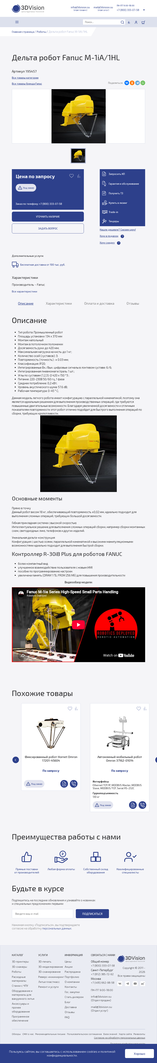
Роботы (16, 971)
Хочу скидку (107, 242)
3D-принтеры (20, 961)
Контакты (71, 986)
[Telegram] (137, 83)
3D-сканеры (19, 966)
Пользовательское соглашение (84, 1034)
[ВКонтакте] (126, 83)
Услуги (43, 955)
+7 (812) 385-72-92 (102, 974)
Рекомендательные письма (50, 1034)
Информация (74, 955)
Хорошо (139, 1053)
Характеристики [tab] (59, 303)
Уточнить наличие (48, 216)
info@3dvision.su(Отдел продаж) (101, 998)
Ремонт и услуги (48, 986)
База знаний (110, 1034)
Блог (67, 1002)
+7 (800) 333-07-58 (128, 9)
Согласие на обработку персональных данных (119, 1037)
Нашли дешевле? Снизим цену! (118, 229)
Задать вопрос (48, 228)
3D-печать (44, 961)
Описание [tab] (26, 303)
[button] (16, 760)
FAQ (67, 1017)
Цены (68, 961)
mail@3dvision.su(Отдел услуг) (101, 1008)
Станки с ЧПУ (20, 985)
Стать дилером (74, 997)
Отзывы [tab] (133, 303)
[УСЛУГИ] (25, 22)
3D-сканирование (49, 971)
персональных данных (56, 928)
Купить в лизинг (118, 202)
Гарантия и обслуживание (124, 183)
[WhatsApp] (143, 83)
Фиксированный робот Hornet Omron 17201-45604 (37, 758)
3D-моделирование (50, 966)
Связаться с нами (103, 955)
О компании (72, 981)
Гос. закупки (72, 992)
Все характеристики (24, 291)
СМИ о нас (28, 1034)
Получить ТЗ (116, 193)
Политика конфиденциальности (127, 1043)
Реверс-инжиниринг (51, 976)
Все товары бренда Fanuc (27, 83)
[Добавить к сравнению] (79, 176)
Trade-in (113, 212)
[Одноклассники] (132, 83)
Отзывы (70, 1012)
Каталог (17, 955)
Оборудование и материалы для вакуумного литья (23, 994)
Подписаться (92, 913)
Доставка (71, 1007)
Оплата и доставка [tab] (99, 303)
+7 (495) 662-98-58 (102, 982)
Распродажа (72, 971)
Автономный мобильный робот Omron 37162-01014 (105, 758)
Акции (69, 966)
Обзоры (16, 1034)
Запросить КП (117, 173)
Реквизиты (139, 1034)
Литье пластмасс (49, 981)
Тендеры (114, 221)
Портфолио (72, 976)
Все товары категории (25, 77)
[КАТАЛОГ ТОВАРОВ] (17, 22)
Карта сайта (125, 1034)
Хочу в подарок (109, 235)
